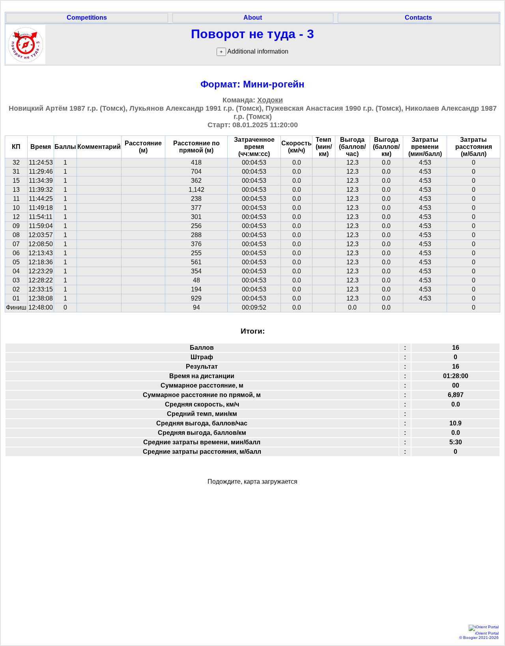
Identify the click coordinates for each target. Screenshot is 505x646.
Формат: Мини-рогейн (252, 84)
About (252, 17)
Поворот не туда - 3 (252, 34)
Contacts (418, 17)
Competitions (87, 17)
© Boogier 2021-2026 (479, 637)
